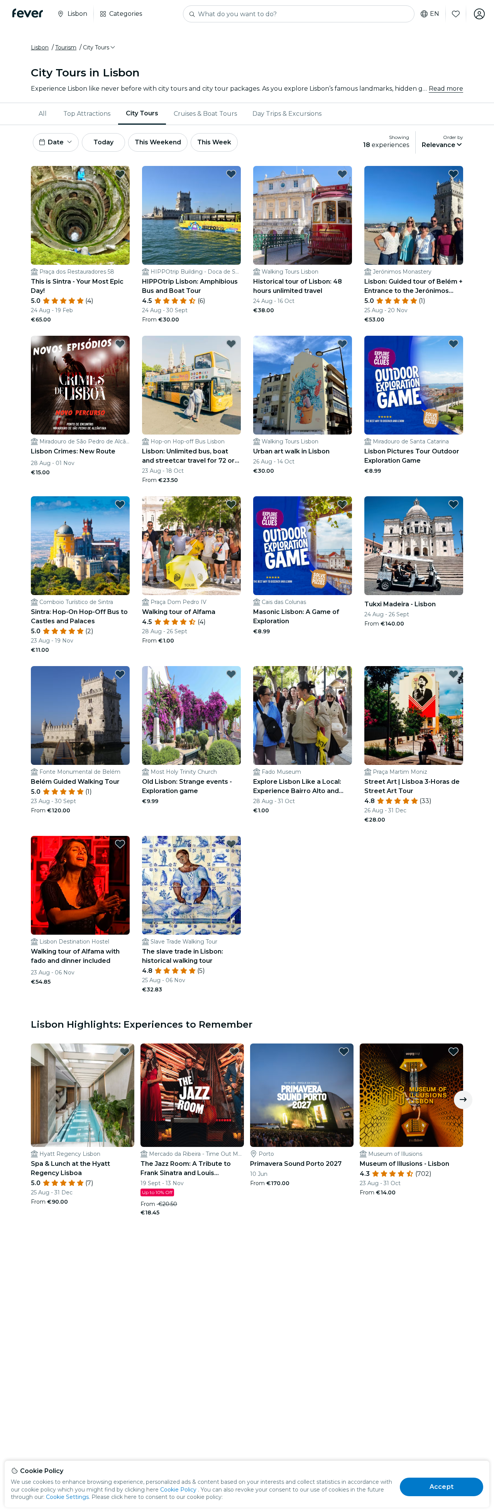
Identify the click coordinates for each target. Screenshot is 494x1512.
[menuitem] (43, 114)
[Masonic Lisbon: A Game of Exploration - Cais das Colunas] (302, 545)
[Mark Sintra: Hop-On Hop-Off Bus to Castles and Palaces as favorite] (120, 504)
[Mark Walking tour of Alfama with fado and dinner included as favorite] (120, 844)
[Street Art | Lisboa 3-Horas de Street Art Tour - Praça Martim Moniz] (413, 715)
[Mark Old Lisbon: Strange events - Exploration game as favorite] (231, 674)
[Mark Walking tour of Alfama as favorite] (231, 504)
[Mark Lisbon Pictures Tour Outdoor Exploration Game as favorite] (453, 344)
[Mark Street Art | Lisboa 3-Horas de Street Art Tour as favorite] (453, 674)
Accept (441, 1486)
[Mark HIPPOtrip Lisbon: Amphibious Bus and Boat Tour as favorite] (231, 174)
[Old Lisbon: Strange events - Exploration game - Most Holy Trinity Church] (191, 715)
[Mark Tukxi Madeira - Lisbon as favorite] (453, 504)
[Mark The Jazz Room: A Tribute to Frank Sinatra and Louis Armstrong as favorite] (234, 1052)
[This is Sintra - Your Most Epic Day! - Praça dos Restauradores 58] (80, 215)
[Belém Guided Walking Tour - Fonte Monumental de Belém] (80, 715)
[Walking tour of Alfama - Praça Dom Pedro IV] (191, 545)
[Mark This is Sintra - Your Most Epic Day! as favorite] (120, 174)
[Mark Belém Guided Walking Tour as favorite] (120, 674)
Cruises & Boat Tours (205, 113)
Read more (446, 88)
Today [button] (103, 142)
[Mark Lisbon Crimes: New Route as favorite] (120, 344)
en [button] (434, 13)
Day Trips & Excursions (286, 113)
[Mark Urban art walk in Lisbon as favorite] (342, 344)
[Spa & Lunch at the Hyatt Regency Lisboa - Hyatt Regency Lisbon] (82, 1095)
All (43, 113)
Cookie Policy (178, 1489)
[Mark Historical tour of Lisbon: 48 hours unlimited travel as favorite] (342, 174)
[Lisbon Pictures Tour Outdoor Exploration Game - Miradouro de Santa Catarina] (413, 385)
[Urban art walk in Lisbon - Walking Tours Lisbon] (302, 385)
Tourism (65, 47)
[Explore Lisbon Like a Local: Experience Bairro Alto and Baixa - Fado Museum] (302, 715)
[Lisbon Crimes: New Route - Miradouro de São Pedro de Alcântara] (80, 385)
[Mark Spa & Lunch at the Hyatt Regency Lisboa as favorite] (125, 1052)
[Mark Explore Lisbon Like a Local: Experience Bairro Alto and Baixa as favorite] (342, 674)
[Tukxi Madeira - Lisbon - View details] (413, 545)
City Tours (142, 113)
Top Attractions (86, 113)
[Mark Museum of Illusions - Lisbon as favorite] (453, 1052)
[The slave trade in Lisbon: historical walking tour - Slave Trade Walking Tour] (191, 885)
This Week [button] (214, 142)
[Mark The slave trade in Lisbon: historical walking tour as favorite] (231, 844)
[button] (99, 47)
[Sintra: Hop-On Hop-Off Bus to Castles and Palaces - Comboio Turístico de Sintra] (80, 545)
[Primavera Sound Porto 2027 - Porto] (302, 1095)
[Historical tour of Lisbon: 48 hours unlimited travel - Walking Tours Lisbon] (302, 215)
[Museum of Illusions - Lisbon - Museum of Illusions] (411, 1095)
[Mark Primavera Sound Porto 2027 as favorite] (344, 1052)
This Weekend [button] (158, 142)
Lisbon (40, 47)
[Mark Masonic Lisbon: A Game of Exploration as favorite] (342, 504)
